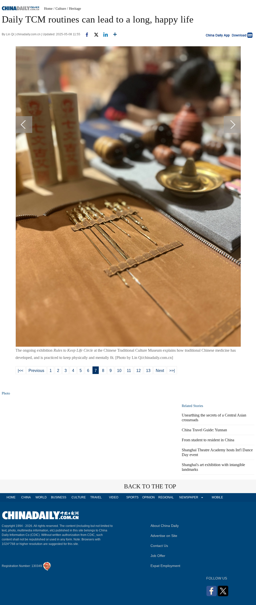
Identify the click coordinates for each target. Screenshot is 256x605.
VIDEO (113, 497)
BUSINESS (58, 497)
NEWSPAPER (188, 497)
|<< (20, 370)
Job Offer (157, 556)
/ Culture (60, 9)
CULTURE (79, 497)
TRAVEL (96, 497)
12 (138, 370)
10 (119, 370)
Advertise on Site (163, 536)
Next (160, 370)
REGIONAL (166, 497)
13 (148, 370)
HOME (11, 497)
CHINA (26, 497)
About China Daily (164, 526)
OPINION (148, 497)
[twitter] (94, 34)
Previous (36, 370)
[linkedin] (103, 34)
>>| (172, 370)
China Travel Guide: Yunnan (204, 430)
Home (48, 9)
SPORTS (132, 497)
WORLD (41, 497)
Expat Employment (165, 566)
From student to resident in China (208, 440)
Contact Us (159, 546)
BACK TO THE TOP (150, 486)
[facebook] (85, 34)
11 (129, 370)
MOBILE (217, 497)
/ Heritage (74, 9)
